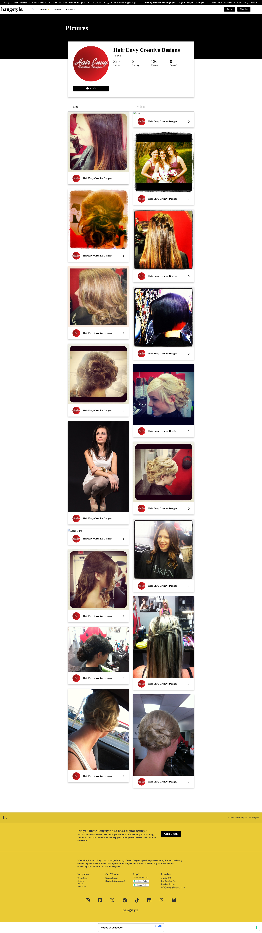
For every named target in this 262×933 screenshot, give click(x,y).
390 (116, 61)
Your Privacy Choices (140, 926)
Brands (57, 9)
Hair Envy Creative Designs (146, 50)
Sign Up (244, 9)
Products (70, 9)
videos (141, 106)
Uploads (154, 65)
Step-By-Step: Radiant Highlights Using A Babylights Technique (137, 3)
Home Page (82, 878)
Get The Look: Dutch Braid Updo (31, 3)
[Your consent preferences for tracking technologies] (257, 928)
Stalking (135, 65)
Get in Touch (171, 833)
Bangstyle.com (111, 878)
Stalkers (116, 65)
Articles (44, 9)
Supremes (81, 886)
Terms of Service (140, 877)
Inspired (173, 65)
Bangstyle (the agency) (115, 881)
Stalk (92, 88)
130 (154, 61)
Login (229, 9)
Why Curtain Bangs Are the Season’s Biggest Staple (77, 3)
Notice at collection (112, 927)
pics (75, 106)
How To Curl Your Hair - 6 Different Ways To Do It (197, 3)
